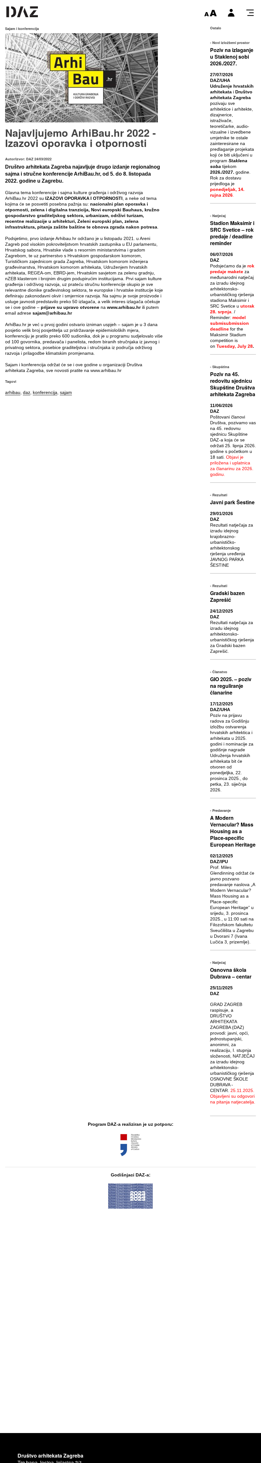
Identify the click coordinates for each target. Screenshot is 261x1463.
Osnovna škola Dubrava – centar (230, 973)
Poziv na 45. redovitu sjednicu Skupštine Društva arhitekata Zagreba (232, 384)
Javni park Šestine (232, 502)
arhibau (12, 392)
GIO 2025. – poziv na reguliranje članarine (230, 685)
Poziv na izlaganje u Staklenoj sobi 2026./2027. (231, 56)
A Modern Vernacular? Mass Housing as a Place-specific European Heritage (233, 831)
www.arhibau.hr (106, 370)
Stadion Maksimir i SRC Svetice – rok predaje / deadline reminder (232, 233)
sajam (66, 392)
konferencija (45, 392)
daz (26, 392)
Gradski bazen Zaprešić (227, 596)
